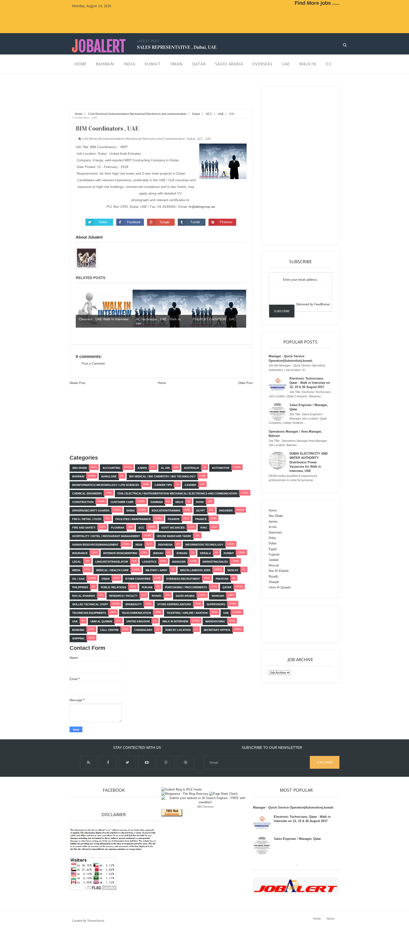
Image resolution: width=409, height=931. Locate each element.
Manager (179, 561)
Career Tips (163, 485)
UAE (208, 139)
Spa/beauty (133, 604)
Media (76, 570)
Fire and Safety (83, 527)
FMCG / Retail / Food (86, 519)
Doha (200, 502)
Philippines (80, 587)
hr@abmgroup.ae (202, 206)
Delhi (179, 502)
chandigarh (143, 629)
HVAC (203, 527)
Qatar (226, 587)
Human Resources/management (95, 544)
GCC (200, 139)
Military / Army (156, 570)
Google (164, 222)
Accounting (111, 467)
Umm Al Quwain (101, 621)
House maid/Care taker (174, 536)
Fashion (173, 519)
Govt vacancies (173, 527)
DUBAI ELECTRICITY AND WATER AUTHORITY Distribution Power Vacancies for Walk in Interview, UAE (308, 462)
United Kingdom (138, 621)
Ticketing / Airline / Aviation (187, 612)
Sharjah (218, 595)
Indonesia (165, 544)
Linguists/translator (111, 561)
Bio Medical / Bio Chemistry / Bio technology (162, 476)
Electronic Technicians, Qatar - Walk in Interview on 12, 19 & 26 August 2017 (309, 383)
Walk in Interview (175, 621)
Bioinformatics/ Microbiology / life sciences (105, 485)
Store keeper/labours (174, 604)
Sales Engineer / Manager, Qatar (297, 839)
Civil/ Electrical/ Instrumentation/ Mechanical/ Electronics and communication (133, 139)
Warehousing (215, 621)
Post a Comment (93, 363)
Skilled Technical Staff (90, 604)
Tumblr (195, 222)
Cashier (190, 485)
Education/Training (166, 510)
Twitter (102, 222)
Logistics (149, 561)
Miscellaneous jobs (195, 570)
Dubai (191, 139)
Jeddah (158, 553)
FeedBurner (322, 304)
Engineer (226, 510)
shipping (78, 638)
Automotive (220, 467)
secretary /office (217, 629)
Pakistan (222, 578)
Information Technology (204, 544)
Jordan (181, 553)
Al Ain (165, 467)
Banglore (108, 476)
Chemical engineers (87, 493)
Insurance (80, 553)
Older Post (245, 383)
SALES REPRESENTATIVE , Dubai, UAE (177, 47)
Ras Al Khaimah (83, 595)
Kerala (205, 553)
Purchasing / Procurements (186, 587)
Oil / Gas (78, 578)
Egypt (200, 510)
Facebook (134, 222)
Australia (191, 467)
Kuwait (229, 553)
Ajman (142, 467)
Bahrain (78, 476)
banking (78, 629)
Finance (201, 519)
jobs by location (178, 629)
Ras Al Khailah (279, 571)
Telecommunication (136, 612)
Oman (106, 578)
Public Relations (113, 587)
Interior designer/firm (120, 553)
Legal (76, 561)
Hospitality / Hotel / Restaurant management (106, 536)
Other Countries (138, 578)
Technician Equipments (89, 612)
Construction (82, 502)
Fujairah (117, 527)
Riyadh (156, 595)
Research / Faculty (123, 595)
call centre (109, 629)
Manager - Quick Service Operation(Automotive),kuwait (293, 807)
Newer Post (77, 383)
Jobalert (99, 46)
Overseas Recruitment (183, 578)
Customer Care (122, 502)
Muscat (232, 570)
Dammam (157, 502)
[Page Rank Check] (223, 793)
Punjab (147, 587)
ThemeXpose (95, 920)
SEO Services (205, 806)
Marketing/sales (215, 561)
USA (75, 621)
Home (162, 383)
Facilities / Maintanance (133, 519)
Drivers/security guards (90, 510)
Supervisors (216, 604)
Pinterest (226, 222)
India (138, 544)
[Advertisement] (156, 97)
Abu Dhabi (79, 467)
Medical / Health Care (112, 570)
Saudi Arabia (185, 595)
